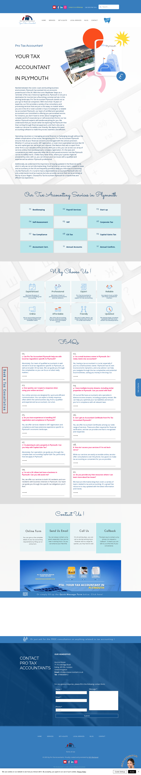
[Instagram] (65, 7)
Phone (58, 707)
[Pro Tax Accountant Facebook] (57, 7)
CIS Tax (69, 234)
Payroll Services (73, 209)
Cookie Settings (120, 772)
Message (92, 689)
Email (58, 697)
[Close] (138, 771)
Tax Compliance (40, 234)
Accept (132, 772)
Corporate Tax (106, 222)
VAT (68, 222)
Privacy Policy (81, 772)
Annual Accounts (74, 247)
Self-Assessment (40, 222)
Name (58, 689)
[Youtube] (54, 7)
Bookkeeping (39, 209)
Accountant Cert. (40, 247)
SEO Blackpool (93, 757)
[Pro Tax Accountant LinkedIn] (61, 7)
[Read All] (25, 376)
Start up (104, 209)
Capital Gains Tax (108, 234)
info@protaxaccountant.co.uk (71, 672)
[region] (32, 537)
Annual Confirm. (107, 247)
